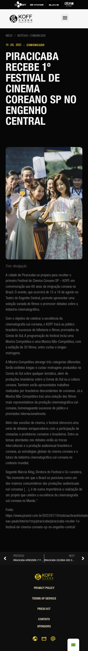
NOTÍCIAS (23, 36)
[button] (65, 17)
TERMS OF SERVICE (44, 598)
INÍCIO (9, 36)
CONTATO (44, 619)
